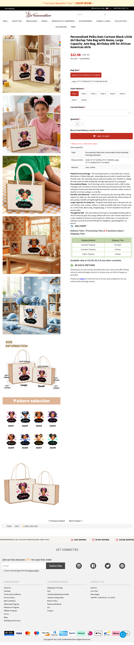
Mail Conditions (10, 601)
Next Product (75, 521)
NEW (73, 26)
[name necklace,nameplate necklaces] (38, 14)
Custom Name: (78, 107)
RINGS (45, 21)
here (82, 278)
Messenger (95, 594)
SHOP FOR (17, 21)
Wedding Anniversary (12, 620)
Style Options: (77, 88)
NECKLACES (32, 21)
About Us (7, 588)
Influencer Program (11, 607)
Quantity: (75, 119)
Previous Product (57, 521)
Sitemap (7, 591)
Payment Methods (54, 604)
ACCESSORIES (86, 21)
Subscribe (55, 566)
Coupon (50, 610)
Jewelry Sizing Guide (55, 597)
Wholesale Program (11, 604)
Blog (5, 617)
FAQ (48, 591)
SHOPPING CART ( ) (120, 8)
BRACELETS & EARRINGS (63, 21)
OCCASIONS (62, 26)
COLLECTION (121, 21)
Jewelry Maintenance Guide (58, 594)
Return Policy (52, 601)
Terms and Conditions (12, 594)
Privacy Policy (33, 570)
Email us (94, 588)
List (48, 607)
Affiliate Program (10, 610)
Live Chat (94, 591)
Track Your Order (99, 8)
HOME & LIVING (103, 21)
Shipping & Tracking (55, 588)
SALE (6, 21)
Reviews (6, 614)
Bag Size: (75, 70)
